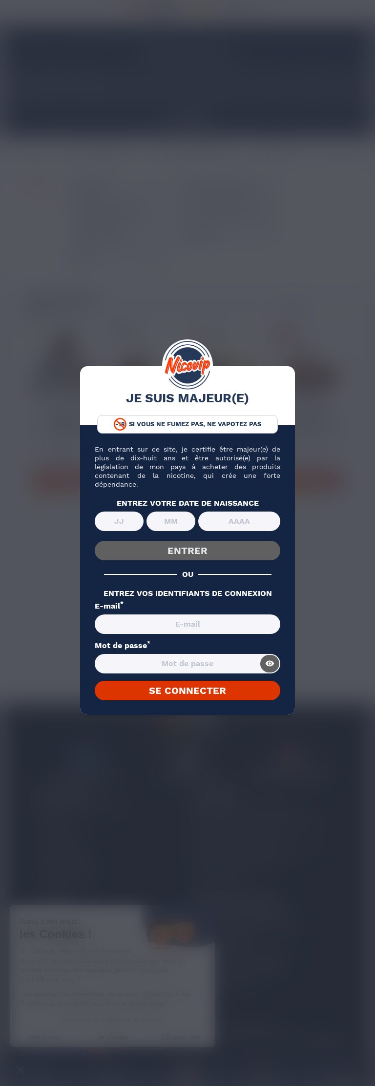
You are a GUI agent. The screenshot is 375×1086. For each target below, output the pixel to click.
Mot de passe (122, 645)
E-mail (109, 606)
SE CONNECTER (187, 690)
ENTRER (187, 550)
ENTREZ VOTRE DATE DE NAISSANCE (188, 503)
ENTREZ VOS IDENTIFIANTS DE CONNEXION (188, 593)
